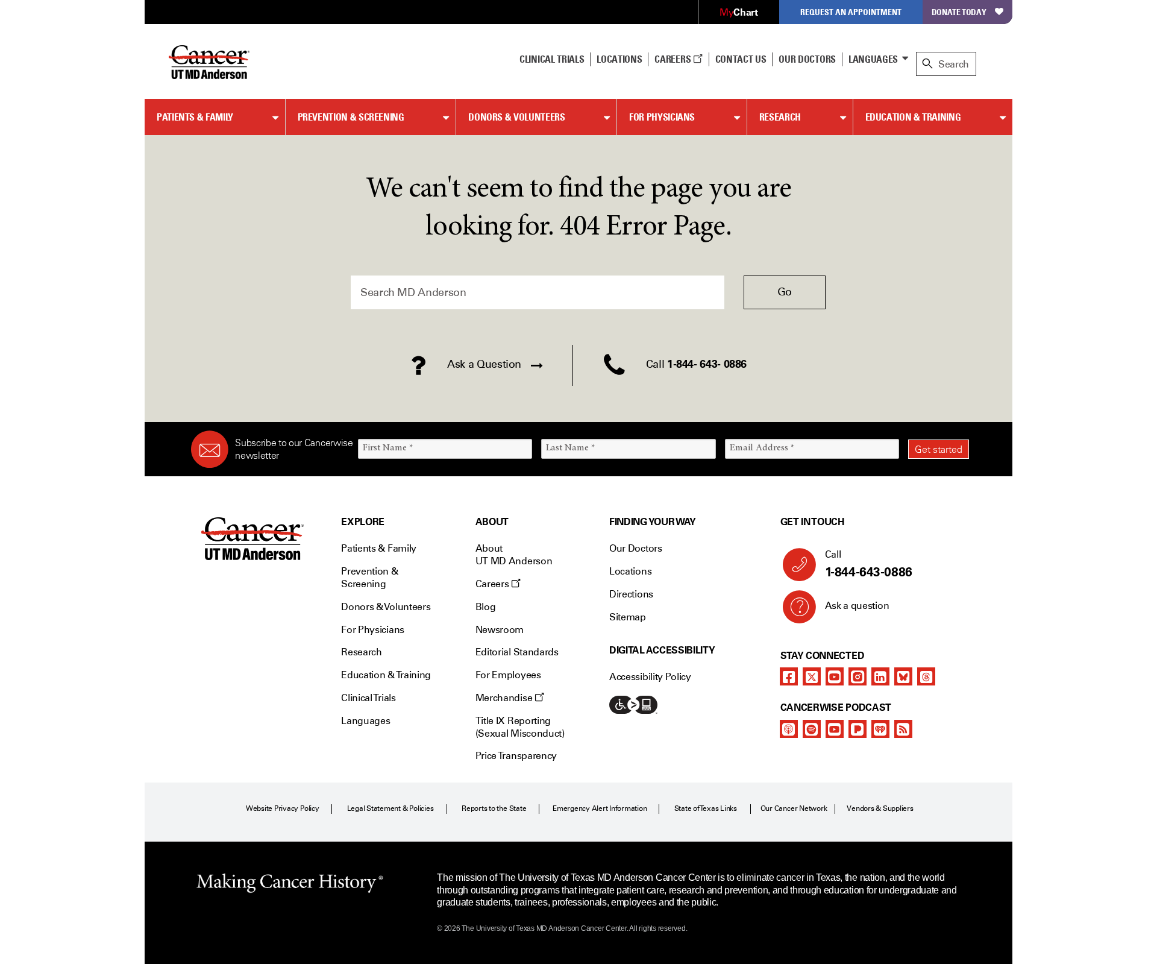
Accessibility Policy (650, 676)
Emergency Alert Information (600, 808)
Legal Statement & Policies (390, 808)
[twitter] (811, 676)
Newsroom (499, 629)
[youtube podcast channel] (834, 729)
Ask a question (857, 605)
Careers (673, 59)
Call (868, 564)
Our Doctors (807, 59)
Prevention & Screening (351, 117)
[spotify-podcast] (811, 729)
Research (780, 117)
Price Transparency (516, 755)
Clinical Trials (551, 59)
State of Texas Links (705, 808)
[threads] (926, 676)
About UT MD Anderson (514, 555)
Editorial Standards (517, 652)
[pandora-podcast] (857, 729)
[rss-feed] (903, 729)
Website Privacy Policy (282, 808)
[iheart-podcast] (880, 729)
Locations (630, 571)
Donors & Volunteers (516, 117)
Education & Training (913, 117)
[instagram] (857, 676)
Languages (873, 59)
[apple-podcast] (788, 729)
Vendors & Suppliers (880, 808)
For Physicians (662, 117)
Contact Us (741, 59)
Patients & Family (195, 117)
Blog (485, 607)
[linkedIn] (880, 676)
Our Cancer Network (793, 808)
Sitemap (627, 617)
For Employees (508, 675)
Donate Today (959, 12)
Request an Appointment (850, 12)
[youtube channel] (834, 676)
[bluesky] (903, 676)
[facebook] (788, 676)
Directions (631, 594)
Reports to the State (494, 808)
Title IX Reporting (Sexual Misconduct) (520, 727)
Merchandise (505, 698)
